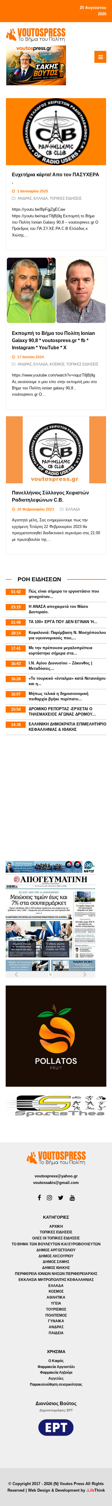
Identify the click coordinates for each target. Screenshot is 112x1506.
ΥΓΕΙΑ (56, 1303)
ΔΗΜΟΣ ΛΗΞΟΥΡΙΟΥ (56, 1256)
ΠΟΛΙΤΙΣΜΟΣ (56, 1315)
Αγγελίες (56, 1378)
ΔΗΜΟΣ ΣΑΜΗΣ (56, 1262)
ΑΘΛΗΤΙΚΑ (56, 1297)
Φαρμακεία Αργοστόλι (56, 1367)
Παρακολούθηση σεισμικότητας (56, 1384)
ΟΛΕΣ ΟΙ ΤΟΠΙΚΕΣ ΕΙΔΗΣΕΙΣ (56, 1238)
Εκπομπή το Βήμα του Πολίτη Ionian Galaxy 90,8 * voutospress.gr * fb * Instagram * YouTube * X (53, 340)
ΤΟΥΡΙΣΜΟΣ (56, 1309)
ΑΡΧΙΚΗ (56, 1226)
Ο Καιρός (56, 1361)
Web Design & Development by (66, 1490)
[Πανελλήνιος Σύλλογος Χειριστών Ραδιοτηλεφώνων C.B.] (56, 449)
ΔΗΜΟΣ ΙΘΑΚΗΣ (56, 1268)
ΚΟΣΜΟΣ (57, 364)
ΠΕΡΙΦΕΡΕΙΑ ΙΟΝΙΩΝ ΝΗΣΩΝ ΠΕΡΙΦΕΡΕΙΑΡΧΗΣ (56, 1274)
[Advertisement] (56, 799)
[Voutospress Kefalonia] (35, 34)
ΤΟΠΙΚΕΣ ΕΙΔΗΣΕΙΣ (66, 198)
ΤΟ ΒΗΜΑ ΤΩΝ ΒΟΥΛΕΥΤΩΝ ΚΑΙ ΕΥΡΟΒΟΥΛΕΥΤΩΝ (56, 1244)
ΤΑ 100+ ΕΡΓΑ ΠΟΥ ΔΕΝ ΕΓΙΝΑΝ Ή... (63, 622)
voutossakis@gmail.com (56, 1182)
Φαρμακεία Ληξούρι (56, 1372)
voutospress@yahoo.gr (56, 1176)
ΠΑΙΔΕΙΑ (56, 1333)
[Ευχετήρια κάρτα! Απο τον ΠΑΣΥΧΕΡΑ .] (56, 131)
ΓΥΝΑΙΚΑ (56, 1321)
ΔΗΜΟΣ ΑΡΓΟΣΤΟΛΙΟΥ (56, 1250)
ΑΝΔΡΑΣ (25, 198)
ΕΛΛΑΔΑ (40, 198)
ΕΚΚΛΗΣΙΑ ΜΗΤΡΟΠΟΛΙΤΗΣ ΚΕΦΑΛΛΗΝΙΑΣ (56, 1280)
